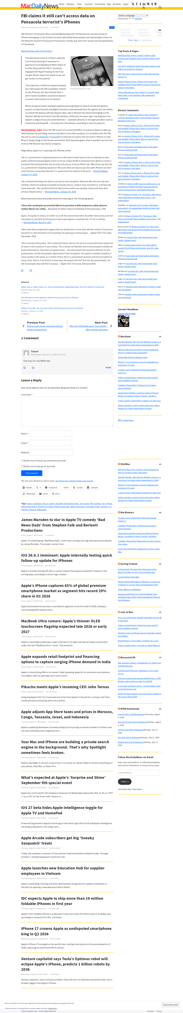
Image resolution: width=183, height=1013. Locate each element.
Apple (29, 503)
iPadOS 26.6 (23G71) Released (130, 742)
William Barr (42, 509)
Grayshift (55, 136)
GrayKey (97, 503)
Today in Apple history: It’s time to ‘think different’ (139, 645)
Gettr (140, 4)
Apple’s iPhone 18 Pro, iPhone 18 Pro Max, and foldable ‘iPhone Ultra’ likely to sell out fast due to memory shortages (139, 128)
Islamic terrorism (77, 506)
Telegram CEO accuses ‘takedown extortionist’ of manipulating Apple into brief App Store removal (139, 208)
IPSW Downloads (130, 708)
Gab (155, 4)
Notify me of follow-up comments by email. (44, 460)
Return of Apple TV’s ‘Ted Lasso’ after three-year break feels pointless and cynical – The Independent (139, 197)
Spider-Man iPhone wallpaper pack (132, 357)
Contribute (100, 4)
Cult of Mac (127, 612)
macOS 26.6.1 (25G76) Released (131, 714)
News (61, 4)
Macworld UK (128, 657)
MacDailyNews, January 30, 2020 (60, 191)
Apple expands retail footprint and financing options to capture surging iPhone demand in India (66, 659)
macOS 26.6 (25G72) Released (130, 729)
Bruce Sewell (48, 503)
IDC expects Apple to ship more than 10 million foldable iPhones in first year (62, 901)
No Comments (50, 565)
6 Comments (54, 974)
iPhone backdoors (29, 506)
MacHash (126, 336)
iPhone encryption (45, 506)
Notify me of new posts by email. (39, 466)
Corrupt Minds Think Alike (128, 577)
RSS (144, 7)
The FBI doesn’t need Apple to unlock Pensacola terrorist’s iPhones (50, 297)
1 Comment (55, 27)
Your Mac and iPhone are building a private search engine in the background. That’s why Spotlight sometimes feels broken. (65, 747)
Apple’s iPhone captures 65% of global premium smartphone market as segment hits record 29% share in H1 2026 (63, 591)
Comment (27, 394)
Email (24, 443)
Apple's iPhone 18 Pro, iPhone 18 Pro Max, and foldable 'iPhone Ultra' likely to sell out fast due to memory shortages (139, 84)
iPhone (109, 503)
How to (79, 6)
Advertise (150, 1011)
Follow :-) (125, 781)
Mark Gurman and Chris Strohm (36, 51)
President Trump (93, 506)
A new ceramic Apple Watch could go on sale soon (139, 400)
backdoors (37, 503)
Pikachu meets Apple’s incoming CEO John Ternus (65, 686)
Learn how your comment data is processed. (74, 481)
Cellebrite (43, 136)
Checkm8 (59, 503)
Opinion (70, 4)
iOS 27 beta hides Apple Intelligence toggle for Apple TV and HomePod (62, 810)
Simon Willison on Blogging (129, 589)
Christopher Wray (71, 503)
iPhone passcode (61, 506)
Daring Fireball (129, 563)
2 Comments (53, 818)
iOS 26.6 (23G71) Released (129, 737)
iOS (103, 503)
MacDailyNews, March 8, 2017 (37, 222)
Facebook (136, 4)
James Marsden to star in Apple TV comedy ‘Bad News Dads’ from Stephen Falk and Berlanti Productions (63, 525)
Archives (117, 4)
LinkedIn (144, 4)
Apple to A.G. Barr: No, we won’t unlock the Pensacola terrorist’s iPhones (52, 308)
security (104, 506)
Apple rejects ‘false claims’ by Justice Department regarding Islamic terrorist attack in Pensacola (62, 287)
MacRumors (127, 512)
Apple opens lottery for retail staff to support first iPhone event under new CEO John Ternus (138, 248)
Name (24, 433)
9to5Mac (125, 464)
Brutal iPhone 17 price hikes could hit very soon (138, 640)
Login (125, 4)
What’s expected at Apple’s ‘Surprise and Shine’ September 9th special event (63, 780)
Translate (138, 18)
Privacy (159, 1011)
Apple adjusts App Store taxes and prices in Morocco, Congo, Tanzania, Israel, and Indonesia (67, 714)
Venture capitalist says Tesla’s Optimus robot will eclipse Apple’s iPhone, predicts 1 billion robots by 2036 (65, 964)
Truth (148, 4)
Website (25, 452)
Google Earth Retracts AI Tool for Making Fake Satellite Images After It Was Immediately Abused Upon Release (139, 597)
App (109, 4)
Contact (89, 4)
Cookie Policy (52, 1008)
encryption (84, 503)
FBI (91, 503)
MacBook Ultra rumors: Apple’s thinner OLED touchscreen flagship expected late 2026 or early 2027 (64, 626)
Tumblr (152, 4)
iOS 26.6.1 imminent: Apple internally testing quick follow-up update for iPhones (66, 558)
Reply (108, 367)
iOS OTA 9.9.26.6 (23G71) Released (132, 722)
